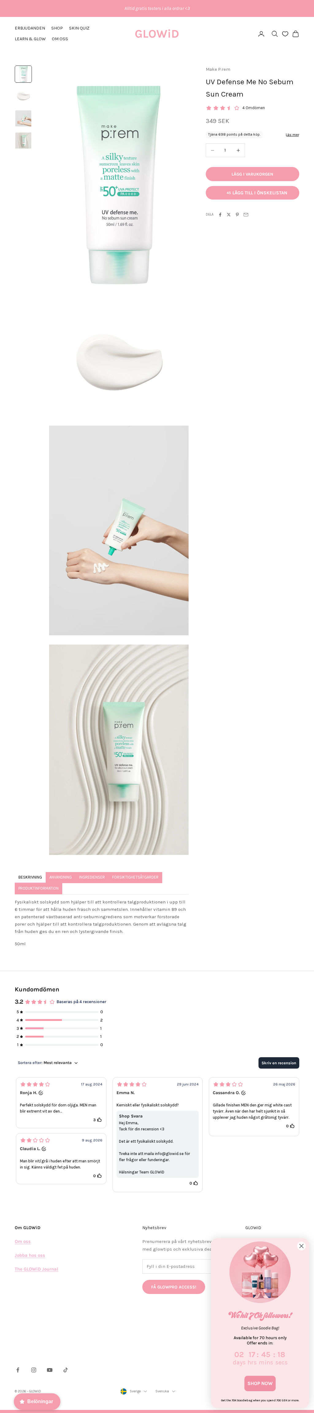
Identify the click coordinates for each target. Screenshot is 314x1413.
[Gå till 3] (23, 118)
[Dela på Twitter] (228, 214)
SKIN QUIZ (79, 28)
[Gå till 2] (23, 96)
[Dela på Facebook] (220, 214)
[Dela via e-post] (245, 214)
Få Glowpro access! (173, 1287)
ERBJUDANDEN (30, 28)
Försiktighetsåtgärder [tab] (135, 877)
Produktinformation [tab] (38, 888)
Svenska (162, 1391)
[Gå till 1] (23, 74)
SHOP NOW (260, 1383)
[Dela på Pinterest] (237, 214)
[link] (260, 1272)
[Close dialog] (301, 1246)
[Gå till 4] (23, 140)
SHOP (57, 28)
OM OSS (60, 39)
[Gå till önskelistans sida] (285, 34)
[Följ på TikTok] (66, 1370)
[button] (61, 1102)
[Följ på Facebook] (18, 1370)
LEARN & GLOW (30, 39)
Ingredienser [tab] (92, 877)
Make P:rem (218, 69)
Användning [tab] (60, 877)
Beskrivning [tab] (30, 877)
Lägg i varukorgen (252, 174)
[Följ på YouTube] (50, 1370)
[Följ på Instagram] (34, 1370)
